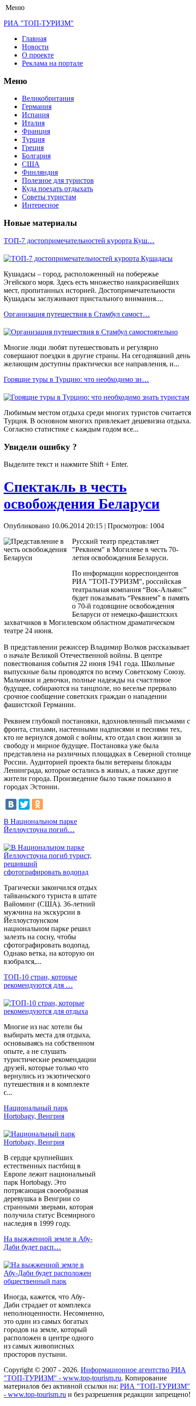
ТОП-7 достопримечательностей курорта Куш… (79, 241)
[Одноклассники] (37, 804)
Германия (37, 106)
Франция (36, 131)
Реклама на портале (52, 63)
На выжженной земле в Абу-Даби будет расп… (48, 1243)
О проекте (38, 55)
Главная (34, 38)
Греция (33, 147)
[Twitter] (24, 804)
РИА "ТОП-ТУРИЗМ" (39, 23)
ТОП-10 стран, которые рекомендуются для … (40, 981)
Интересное (40, 205)
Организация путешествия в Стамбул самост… (77, 314)
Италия (33, 123)
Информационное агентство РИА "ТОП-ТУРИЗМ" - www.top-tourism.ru (95, 1374)
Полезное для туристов (58, 180)
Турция (33, 139)
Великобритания (48, 98)
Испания (35, 115)
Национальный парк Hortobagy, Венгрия (36, 1112)
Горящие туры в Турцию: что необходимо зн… (76, 379)
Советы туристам (49, 197)
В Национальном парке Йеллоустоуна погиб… (40, 825)
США (31, 164)
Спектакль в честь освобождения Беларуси (82, 495)
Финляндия (40, 172)
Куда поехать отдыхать (57, 189)
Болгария (36, 156)
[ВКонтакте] (10, 804)
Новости (35, 47)
